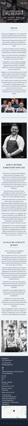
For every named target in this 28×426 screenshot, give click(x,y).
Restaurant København (9, 398)
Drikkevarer (11, 17)
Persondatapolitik (7, 373)
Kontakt (16, 19)
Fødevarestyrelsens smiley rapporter (13, 371)
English (21, 3)
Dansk (25, 3)
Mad (5, 17)
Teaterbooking (6, 395)
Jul (23, 17)
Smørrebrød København (9, 397)
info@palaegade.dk (7, 365)
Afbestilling (5, 404)
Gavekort (10, 19)
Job (2, 379)
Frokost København (8, 400)
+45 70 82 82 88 (6, 363)
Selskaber (19, 17)
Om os (3, 378)
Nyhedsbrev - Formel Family (10, 402)
